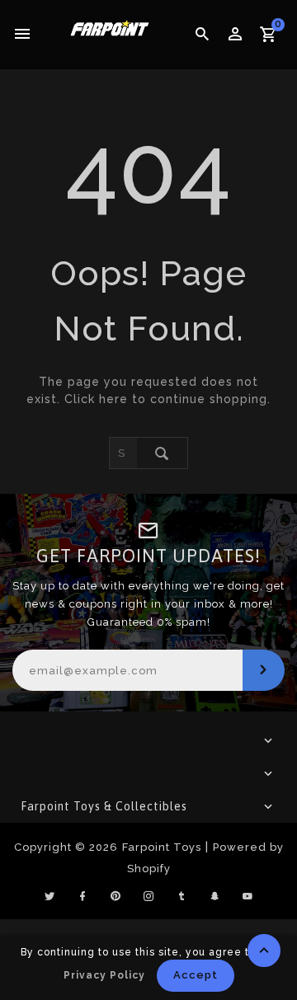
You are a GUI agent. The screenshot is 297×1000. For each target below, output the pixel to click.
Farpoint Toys (161, 847)
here (113, 399)
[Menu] (22, 34)
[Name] (264, 670)
